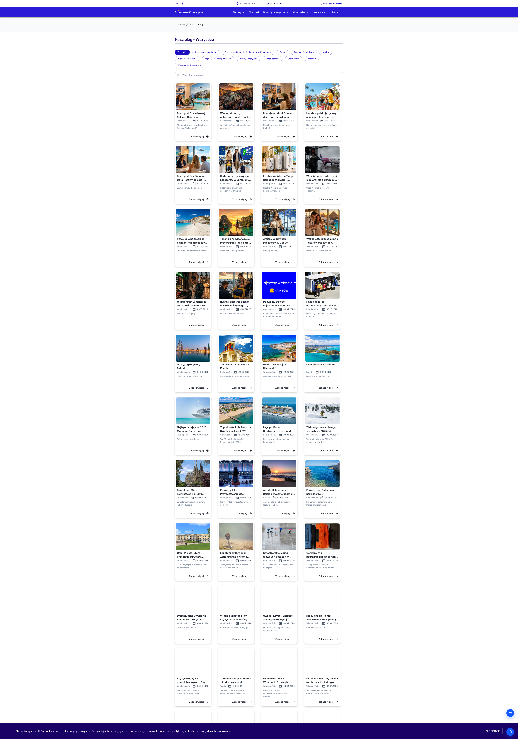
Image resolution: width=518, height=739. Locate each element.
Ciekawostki (293, 59)
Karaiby (325, 52)
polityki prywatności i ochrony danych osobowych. (201, 731)
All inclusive (298, 12)
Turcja (282, 52)
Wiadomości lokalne (187, 59)
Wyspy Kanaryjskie (248, 59)
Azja (207, 59)
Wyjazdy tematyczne (274, 12)
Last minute (318, 12)
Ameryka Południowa (304, 52)
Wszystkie (182, 52)
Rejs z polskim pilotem (205, 52)
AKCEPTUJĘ (492, 731)
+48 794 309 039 (332, 3)
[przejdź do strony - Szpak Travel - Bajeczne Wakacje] (189, 12)
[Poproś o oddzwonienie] (510, 713)
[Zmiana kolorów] (182, 3)
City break (254, 12)
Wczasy (237, 12)
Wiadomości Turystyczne (189, 65)
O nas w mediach (233, 52)
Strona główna (185, 24)
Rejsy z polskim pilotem (260, 52)
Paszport (312, 59)
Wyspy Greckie (224, 59)
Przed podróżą (273, 59)
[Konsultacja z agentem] (510, 732)
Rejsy (335, 12)
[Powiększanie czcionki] (177, 3)
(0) (276, 3)
